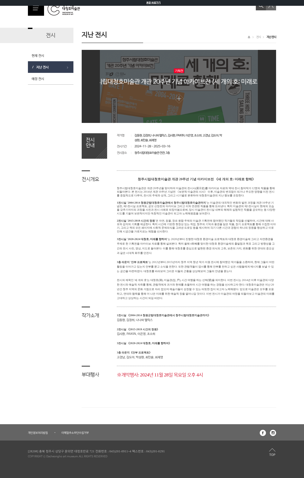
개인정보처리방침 (38, 433)
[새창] (263, 433)
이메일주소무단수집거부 (75, 433)
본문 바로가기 (153, 2)
